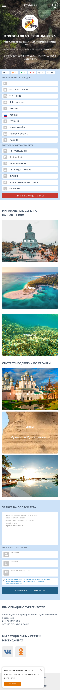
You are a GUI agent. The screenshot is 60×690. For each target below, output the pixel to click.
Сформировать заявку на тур (30, 590)
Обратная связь (50, 49)
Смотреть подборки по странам (26, 363)
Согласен (12, 684)
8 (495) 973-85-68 (9, 49)
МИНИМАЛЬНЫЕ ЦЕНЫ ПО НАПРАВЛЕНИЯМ (19, 213)
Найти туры (18, 394)
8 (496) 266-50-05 (23, 49)
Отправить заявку (39, 394)
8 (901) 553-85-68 (36, 49)
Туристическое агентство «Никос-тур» (30, 36)
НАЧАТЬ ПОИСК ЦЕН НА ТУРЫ (30, 195)
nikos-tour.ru (30, 5)
